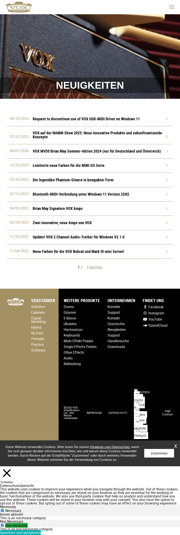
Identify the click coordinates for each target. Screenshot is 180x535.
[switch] (2, 525)
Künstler (114, 306)
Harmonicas (73, 329)
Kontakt (114, 318)
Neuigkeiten (117, 329)
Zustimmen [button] (159, 453)
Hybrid (36, 327)
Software (38, 350)
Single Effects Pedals (80, 346)
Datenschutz (117, 412)
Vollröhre (38, 306)
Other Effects (74, 352)
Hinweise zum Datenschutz (110, 447)
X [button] (175, 444)
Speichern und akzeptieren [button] (20, 532)
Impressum (94, 412)
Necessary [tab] (8, 506)
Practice (37, 344)
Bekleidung (72, 363)
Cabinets (38, 312)
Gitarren (70, 312)
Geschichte (116, 323)
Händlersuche (118, 341)
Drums (69, 306)
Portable (37, 338)
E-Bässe (70, 318)
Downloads (116, 346)
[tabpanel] (90, 518)
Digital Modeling (38, 320)
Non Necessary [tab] (11, 521)
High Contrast (167, 412)
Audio (68, 358)
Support (114, 312)
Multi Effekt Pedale (78, 341)
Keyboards (72, 335)
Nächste (96, 267)
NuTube (37, 333)
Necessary (13, 510)
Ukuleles (70, 323)
